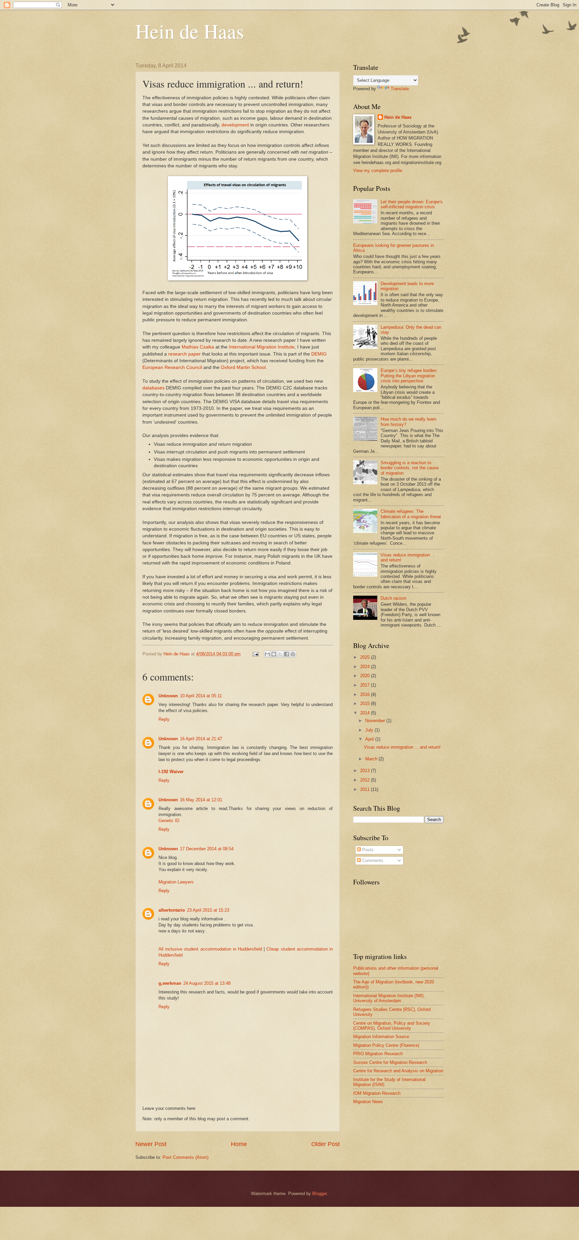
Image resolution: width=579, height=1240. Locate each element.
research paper (184, 354)
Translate (400, 88)
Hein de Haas (189, 30)
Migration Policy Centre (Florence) (386, 1045)
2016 (365, 694)
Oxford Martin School (243, 367)
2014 (365, 712)
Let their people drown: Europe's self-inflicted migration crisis (412, 204)
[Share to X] (280, 654)
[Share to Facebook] (286, 654)
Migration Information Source (381, 1036)
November (375, 720)
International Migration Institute (262, 346)
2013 (365, 770)
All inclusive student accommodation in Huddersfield (210, 949)
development (235, 124)
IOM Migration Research (376, 1093)
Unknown (168, 695)
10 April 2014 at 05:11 (201, 695)
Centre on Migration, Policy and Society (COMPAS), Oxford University (391, 1026)
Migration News (368, 1101)
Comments (372, 860)
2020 (365, 675)
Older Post (325, 1144)
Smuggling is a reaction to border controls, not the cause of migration (410, 468)
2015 (365, 703)
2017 (365, 685)
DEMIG (319, 354)
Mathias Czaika (198, 346)
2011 (365, 789)
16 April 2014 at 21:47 (201, 738)
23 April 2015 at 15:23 (208, 910)
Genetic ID (168, 820)
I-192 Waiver (171, 771)
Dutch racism (393, 598)
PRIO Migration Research (378, 1053)
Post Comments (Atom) (185, 1157)
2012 (365, 780)
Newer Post (151, 1144)
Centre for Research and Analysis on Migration (398, 1070)
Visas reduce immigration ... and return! (402, 747)
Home (239, 1144)
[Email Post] (255, 653)
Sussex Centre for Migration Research (390, 1062)
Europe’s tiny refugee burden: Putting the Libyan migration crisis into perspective (409, 375)
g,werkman (169, 983)
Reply (164, 719)
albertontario (171, 910)
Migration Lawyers (176, 881)
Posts (367, 849)
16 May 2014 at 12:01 (201, 799)
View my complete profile (377, 170)
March (372, 758)
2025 (365, 657)
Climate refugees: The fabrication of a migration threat (411, 514)
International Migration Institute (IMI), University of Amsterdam (389, 998)
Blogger (319, 1193)
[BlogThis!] (273, 654)
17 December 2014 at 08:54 (207, 848)
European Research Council (172, 367)
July (370, 730)
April (370, 739)
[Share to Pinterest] (293, 654)
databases (153, 387)
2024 (365, 666)
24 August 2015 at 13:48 (207, 983)
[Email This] (267, 654)
